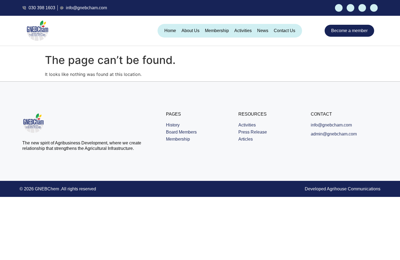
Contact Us (284, 30)
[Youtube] (362, 8)
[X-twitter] (350, 8)
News (262, 30)
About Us (190, 30)
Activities (243, 30)
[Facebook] (339, 8)
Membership (217, 30)
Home (170, 30)
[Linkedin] (374, 8)
